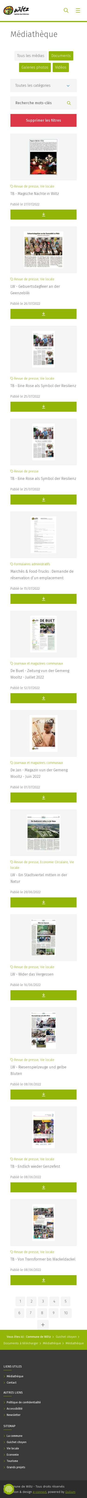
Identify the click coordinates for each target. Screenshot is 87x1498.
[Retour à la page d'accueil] (16, 10)
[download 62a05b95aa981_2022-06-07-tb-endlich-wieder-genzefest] (43, 1187)
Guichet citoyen (66, 1336)
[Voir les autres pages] (42, 1325)
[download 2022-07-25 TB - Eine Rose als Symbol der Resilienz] (43, 500)
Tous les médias (30, 56)
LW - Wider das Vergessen (32, 974)
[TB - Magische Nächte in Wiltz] (43, 157)
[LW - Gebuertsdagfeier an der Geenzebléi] (43, 250)
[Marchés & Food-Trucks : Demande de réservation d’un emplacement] (43, 535)
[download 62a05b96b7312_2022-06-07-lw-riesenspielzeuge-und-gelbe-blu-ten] (43, 1095)
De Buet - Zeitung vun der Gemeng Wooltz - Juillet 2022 (39, 674)
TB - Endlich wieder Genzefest (35, 1166)
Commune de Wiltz (38, 1336)
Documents (61, 56)
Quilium (70, 1492)
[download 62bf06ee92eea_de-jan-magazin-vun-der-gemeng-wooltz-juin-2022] (43, 797)
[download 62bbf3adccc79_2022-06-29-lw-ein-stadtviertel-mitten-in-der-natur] (43, 902)
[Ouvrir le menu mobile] (78, 10)
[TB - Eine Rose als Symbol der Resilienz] (43, 349)
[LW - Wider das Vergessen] (43, 937)
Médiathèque (34, 34)
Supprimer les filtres (43, 120)
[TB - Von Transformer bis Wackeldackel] (43, 1222)
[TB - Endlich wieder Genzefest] (43, 1130)
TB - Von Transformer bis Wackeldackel (42, 1259)
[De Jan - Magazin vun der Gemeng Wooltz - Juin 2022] (43, 733)
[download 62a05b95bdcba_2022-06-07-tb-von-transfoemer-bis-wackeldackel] (43, 1280)
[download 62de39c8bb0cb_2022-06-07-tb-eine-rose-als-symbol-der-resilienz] (43, 407)
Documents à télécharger (20, 1343)
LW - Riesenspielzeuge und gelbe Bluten (38, 1070)
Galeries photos (35, 67)
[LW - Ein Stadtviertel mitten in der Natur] (43, 832)
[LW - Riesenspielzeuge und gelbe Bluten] (43, 1030)
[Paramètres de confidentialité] (8, 1489)
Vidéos (60, 67)
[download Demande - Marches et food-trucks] (43, 599)
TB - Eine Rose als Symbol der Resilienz (43, 386)
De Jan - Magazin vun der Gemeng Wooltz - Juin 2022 (39, 773)
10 (66, 1313)
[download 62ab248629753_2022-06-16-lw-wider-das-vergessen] (43, 995)
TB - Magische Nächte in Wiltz (34, 193)
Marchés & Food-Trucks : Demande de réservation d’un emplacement (42, 574)
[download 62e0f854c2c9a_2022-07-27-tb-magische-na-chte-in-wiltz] (43, 215)
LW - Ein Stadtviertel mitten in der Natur (38, 878)
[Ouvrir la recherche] (66, 10)
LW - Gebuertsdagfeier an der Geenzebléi (35, 289)
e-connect (39, 1492)
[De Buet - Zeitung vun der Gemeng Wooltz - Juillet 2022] (43, 634)
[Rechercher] (69, 103)
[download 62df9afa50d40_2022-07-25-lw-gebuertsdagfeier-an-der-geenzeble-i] (43, 314)
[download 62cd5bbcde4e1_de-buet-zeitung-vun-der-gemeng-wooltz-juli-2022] (43, 698)
